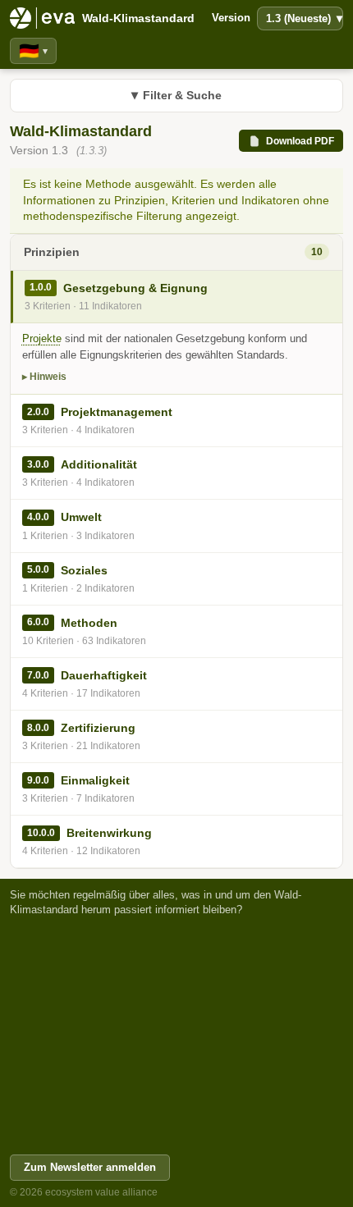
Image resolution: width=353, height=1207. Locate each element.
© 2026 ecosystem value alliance (84, 1192)
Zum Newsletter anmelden (90, 1167)
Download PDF (300, 141)
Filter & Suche (176, 95)
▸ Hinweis (44, 377)
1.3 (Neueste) (304, 18)
